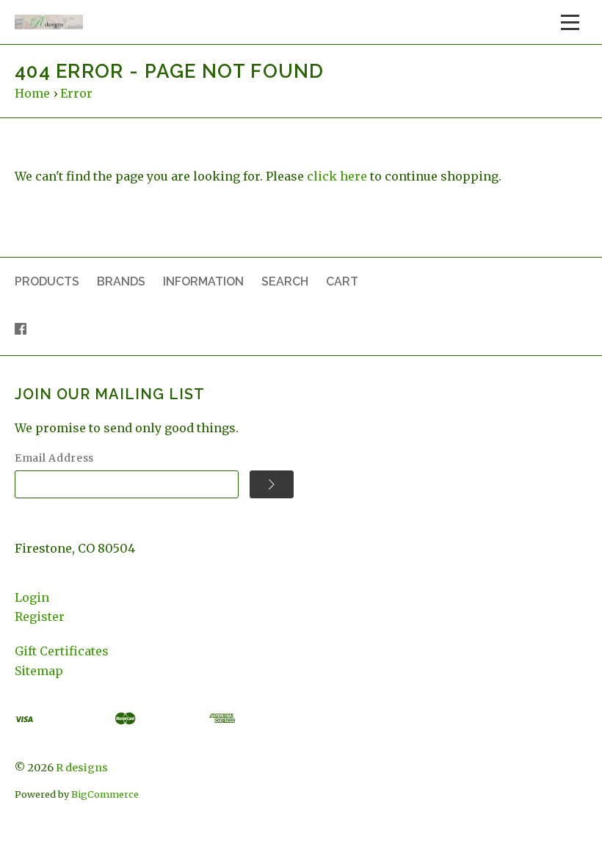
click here (337, 176)
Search (284, 281)
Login (32, 597)
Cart (342, 281)
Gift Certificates (62, 651)
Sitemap (39, 670)
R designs (82, 767)
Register (40, 616)
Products (47, 281)
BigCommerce (105, 794)
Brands (121, 281)
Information (203, 281)
